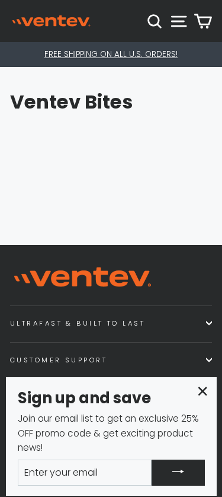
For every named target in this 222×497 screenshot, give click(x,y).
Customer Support (58, 360)
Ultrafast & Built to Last (77, 323)
